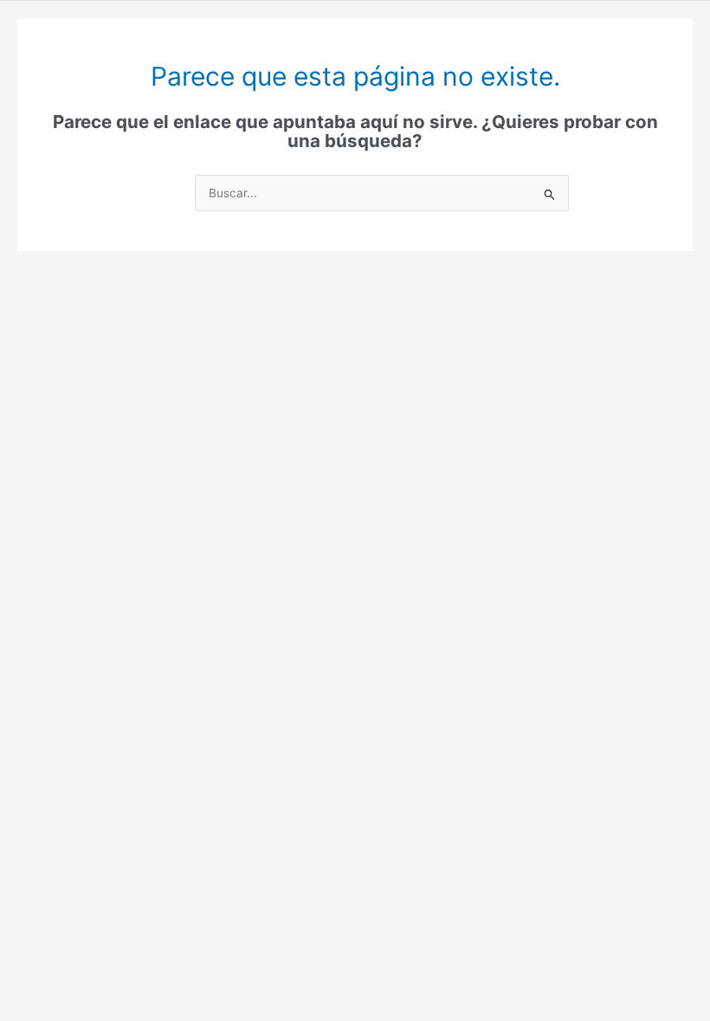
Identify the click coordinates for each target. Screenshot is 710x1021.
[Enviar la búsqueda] (550, 194)
